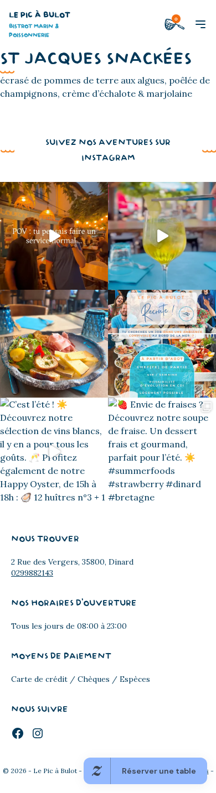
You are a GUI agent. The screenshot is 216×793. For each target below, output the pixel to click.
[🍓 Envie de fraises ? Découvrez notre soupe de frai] (162, 451)
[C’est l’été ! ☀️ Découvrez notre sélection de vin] (54, 451)
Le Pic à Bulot (39, 25)
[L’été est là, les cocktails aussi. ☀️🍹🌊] (162, 236)
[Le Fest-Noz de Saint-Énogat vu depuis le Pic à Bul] (54, 236)
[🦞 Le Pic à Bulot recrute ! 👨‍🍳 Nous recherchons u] (162, 344)
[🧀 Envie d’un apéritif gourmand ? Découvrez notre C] (54, 344)
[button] (200, 24)
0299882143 (32, 573)
